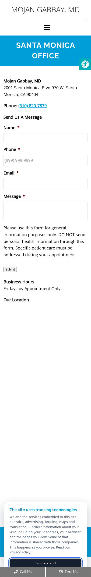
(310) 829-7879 (32, 105)
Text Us (71, 571)
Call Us (25, 571)
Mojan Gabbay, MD (45, 9)
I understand (45, 563)
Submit (10, 269)
